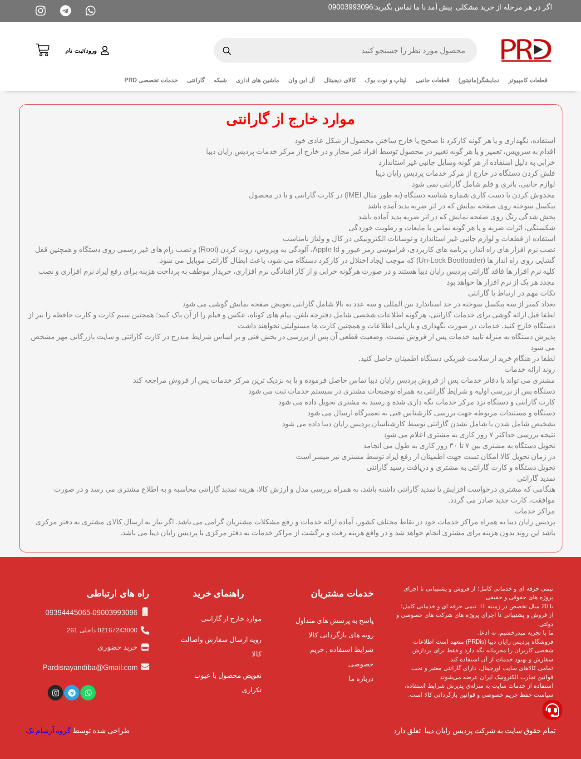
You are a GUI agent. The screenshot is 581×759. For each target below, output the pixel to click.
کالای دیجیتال (340, 80)
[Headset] (552, 710)
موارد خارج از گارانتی (231, 618)
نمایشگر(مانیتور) (478, 80)
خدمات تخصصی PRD (151, 80)
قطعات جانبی (432, 80)
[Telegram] (71, 692)
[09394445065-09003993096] (145, 611)
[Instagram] (55, 692)
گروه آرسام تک (48, 730)
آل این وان (301, 80)
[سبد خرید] (43, 49)
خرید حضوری (118, 647)
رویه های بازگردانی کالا (341, 635)
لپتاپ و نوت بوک (386, 80)
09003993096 (350, 7)
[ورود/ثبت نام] (104, 50)
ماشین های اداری (257, 80)
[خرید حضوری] (145, 647)
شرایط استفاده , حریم (342, 649)
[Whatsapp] (88, 692)
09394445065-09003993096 (91, 612)
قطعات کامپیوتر (527, 80)
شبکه (220, 80)
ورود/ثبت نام (81, 50)
